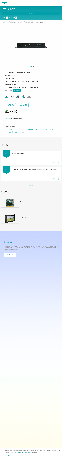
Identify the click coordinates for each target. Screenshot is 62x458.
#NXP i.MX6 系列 (9, 129)
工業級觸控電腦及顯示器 (14, 22)
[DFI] (4, 3)
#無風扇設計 (30, 129)
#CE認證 (15, 132)
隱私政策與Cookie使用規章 (22, 452)
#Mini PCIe (22, 129)
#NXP (17, 129)
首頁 (3, 22)
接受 (9, 455)
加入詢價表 (23, 105)
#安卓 (37, 129)
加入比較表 (10, 105)
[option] (31, 45)
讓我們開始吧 (10, 254)
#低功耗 (51, 129)
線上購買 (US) (17, 90)
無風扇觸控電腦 (29, 22)
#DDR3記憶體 (43, 129)
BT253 (7, 121)
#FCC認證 (22, 132)
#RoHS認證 (8, 132)
